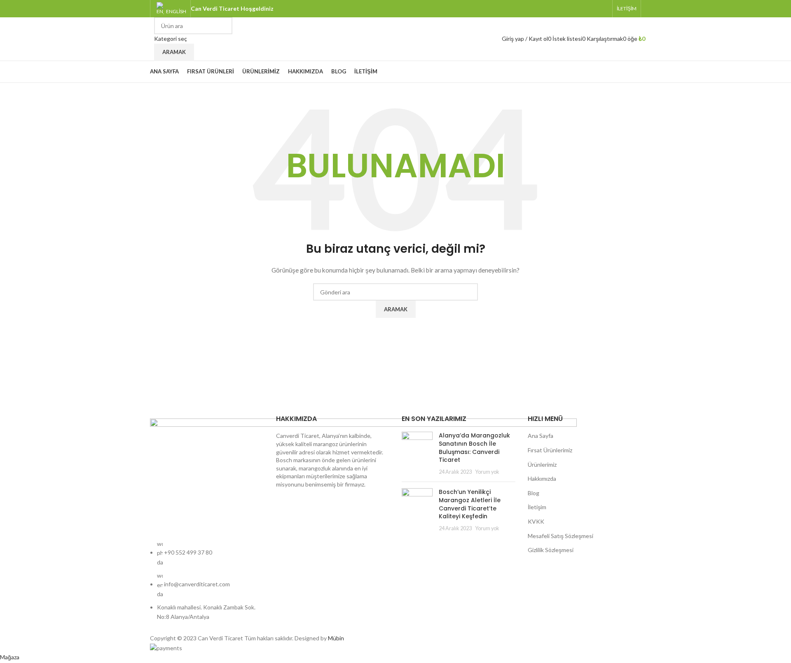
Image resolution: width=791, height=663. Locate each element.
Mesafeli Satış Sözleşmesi (560, 535)
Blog (533, 492)
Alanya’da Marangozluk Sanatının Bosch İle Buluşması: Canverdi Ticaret (474, 447)
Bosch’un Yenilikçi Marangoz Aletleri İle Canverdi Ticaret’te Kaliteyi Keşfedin (470, 504)
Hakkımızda (542, 478)
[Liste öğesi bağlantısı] (207, 584)
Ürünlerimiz (542, 464)
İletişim (537, 506)
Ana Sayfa (540, 435)
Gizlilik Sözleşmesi (550, 549)
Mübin (336, 638)
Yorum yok (487, 472)
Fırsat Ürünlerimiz (550, 450)
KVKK (536, 521)
